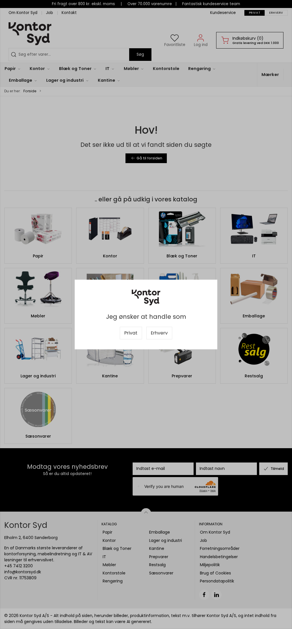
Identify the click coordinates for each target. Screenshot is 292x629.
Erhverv (159, 333)
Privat (130, 333)
